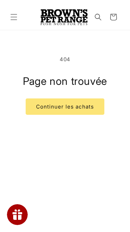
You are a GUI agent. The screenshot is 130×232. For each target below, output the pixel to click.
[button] (13, 17)
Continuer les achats (65, 106)
